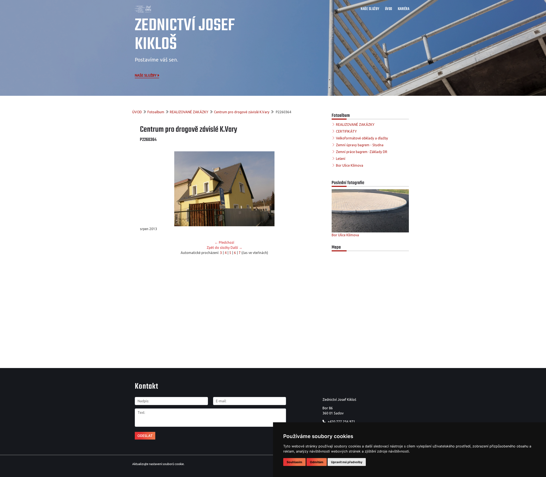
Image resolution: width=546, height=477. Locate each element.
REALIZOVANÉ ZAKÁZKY (189, 112)
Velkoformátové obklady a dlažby (362, 138)
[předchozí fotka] (147, 188)
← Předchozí (224, 242)
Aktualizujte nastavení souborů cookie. (158, 464)
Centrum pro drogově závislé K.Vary (241, 112)
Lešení (340, 158)
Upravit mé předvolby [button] (346, 462)
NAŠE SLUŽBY (370, 9)
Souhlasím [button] (294, 462)
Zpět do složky (218, 247)
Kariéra (404, 9)
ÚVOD (388, 9)
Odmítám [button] (316, 462)
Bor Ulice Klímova (349, 165)
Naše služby (146, 75)
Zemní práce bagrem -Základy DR (361, 152)
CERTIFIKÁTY (346, 131)
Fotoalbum (155, 112)
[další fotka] (302, 188)
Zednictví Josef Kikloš (185, 35)
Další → (236, 247)
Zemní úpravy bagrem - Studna (359, 145)
